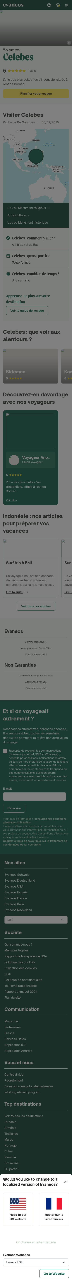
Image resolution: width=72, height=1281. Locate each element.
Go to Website (54, 1273)
